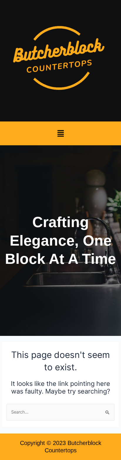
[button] (60, 133)
